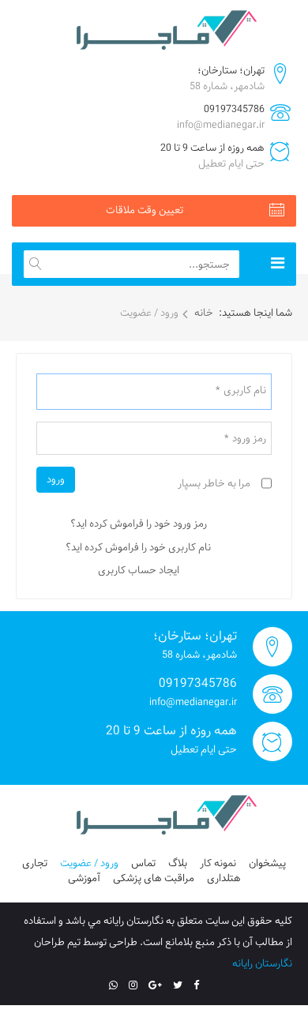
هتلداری (224, 878)
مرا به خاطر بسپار (214, 484)
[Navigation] (277, 263)
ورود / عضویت (89, 863)
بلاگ (177, 863)
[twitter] (177, 985)
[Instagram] (133, 985)
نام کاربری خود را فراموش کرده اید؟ (138, 547)
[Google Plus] (155, 985)
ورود (56, 479)
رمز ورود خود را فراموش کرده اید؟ (138, 523)
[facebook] (196, 985)
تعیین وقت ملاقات (144, 210)
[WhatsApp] (113, 985)
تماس (143, 863)
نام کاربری (241, 391)
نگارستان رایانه (262, 963)
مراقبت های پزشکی (153, 878)
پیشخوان (267, 863)
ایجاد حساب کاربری (138, 570)
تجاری (34, 863)
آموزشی (84, 878)
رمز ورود (245, 439)
